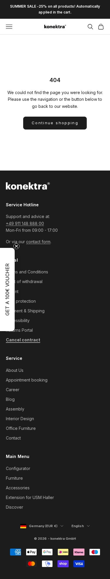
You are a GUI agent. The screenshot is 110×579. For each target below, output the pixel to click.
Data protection (21, 301)
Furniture (14, 478)
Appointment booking (27, 379)
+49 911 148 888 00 (25, 223)
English (81, 526)
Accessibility (18, 320)
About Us (14, 370)
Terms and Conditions (27, 271)
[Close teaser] (16, 246)
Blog (10, 399)
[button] (7, 289)
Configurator (18, 468)
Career (12, 389)
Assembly (15, 408)
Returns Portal (19, 330)
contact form (38, 241)
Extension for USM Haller (30, 497)
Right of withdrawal (24, 281)
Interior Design (20, 418)
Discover (14, 507)
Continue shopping (55, 122)
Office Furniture (21, 428)
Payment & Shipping (25, 310)
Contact (13, 437)
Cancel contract (23, 339)
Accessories (18, 487)
